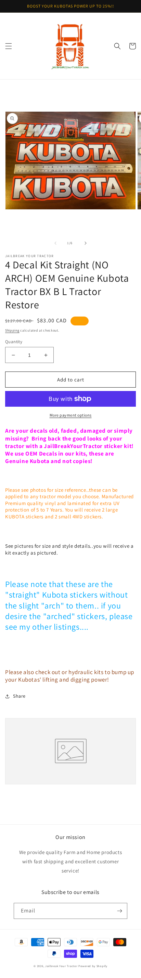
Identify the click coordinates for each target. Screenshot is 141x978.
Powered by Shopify (92, 966)
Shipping (12, 330)
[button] (8, 46)
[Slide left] (55, 243)
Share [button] (19, 696)
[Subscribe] (119, 911)
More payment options (71, 415)
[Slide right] (85, 243)
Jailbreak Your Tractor (61, 966)
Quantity (13, 342)
